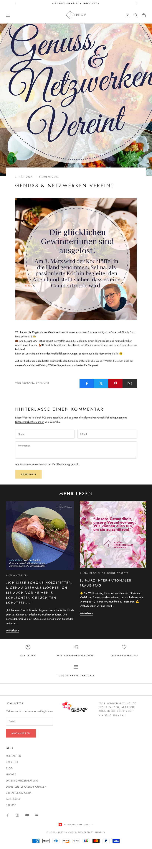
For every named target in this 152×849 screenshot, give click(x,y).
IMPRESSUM (13, 799)
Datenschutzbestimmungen (29, 422)
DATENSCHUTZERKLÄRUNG (22, 780)
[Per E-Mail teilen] (130, 383)
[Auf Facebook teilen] (87, 383)
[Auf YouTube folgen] (27, 815)
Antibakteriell (17, 575)
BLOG (9, 768)
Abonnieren (20, 733)
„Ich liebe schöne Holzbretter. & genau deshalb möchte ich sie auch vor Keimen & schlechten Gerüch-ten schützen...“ (39, 592)
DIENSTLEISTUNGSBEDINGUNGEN (26, 787)
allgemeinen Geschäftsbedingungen (103, 417)
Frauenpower (49, 176)
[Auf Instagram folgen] (17, 815)
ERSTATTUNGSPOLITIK (18, 793)
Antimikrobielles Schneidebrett (104, 573)
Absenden (28, 474)
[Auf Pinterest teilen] (115, 383)
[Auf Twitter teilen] (101, 383)
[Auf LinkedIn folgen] (37, 815)
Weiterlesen (12, 630)
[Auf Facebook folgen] (8, 815)
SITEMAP (11, 805)
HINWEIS (11, 774)
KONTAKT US (13, 756)
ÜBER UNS (12, 762)
